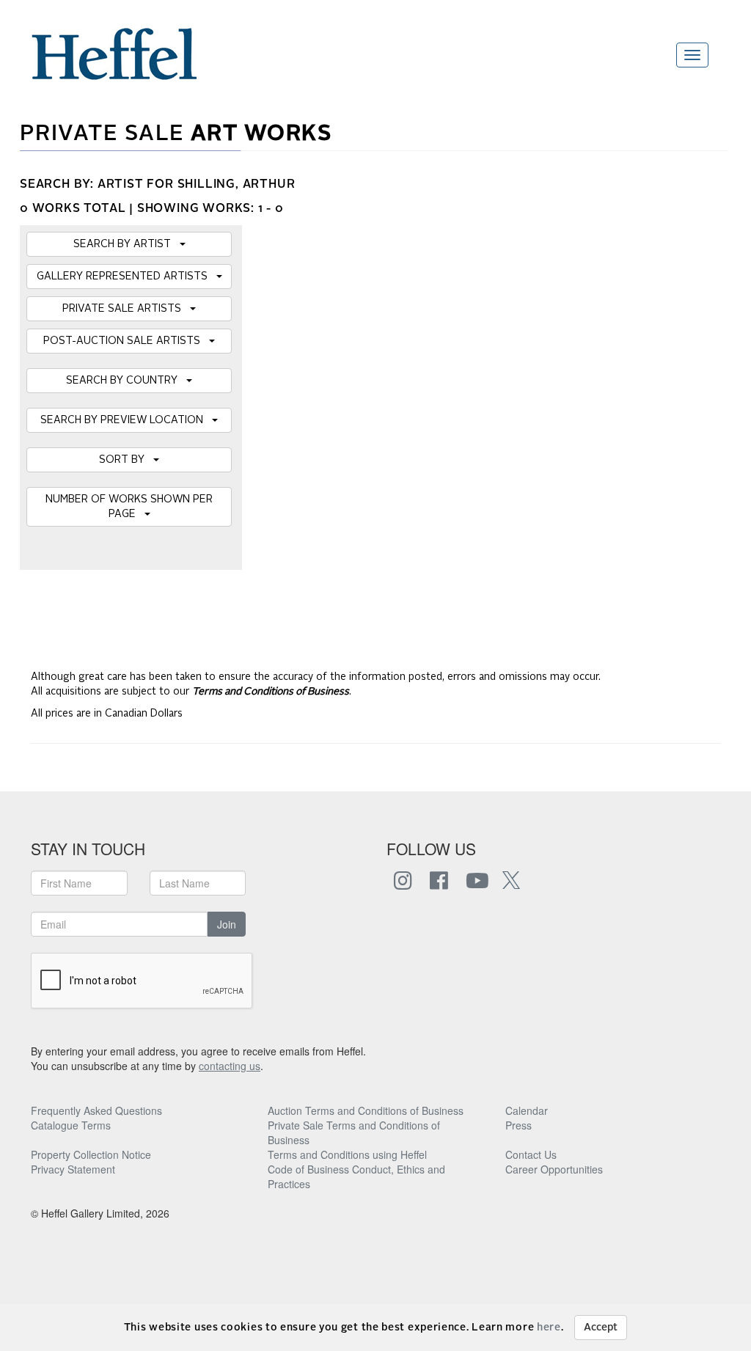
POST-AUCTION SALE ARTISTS (126, 341)
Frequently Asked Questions (96, 1110)
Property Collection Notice (91, 1154)
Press (518, 1125)
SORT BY (126, 460)
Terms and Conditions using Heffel (347, 1154)
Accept (601, 1327)
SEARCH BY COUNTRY (126, 381)
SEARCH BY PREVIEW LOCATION (126, 420)
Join (226, 924)
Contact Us (531, 1154)
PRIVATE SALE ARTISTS (126, 309)
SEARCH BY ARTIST (126, 244)
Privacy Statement (73, 1169)
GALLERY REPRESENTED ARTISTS (126, 276)
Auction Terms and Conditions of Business (366, 1110)
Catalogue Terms (71, 1125)
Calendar (526, 1110)
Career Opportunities (554, 1169)
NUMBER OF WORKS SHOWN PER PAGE (129, 506)
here (549, 1327)
